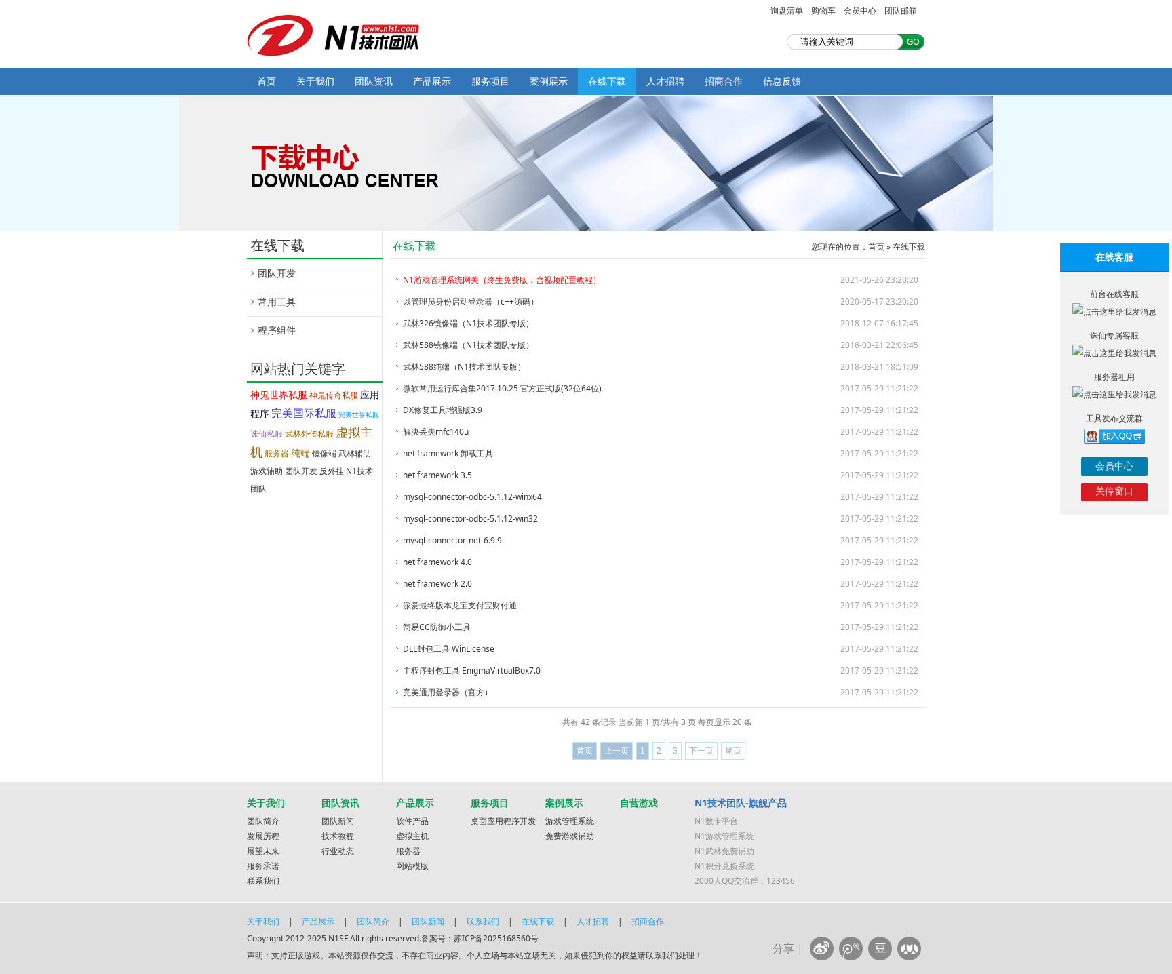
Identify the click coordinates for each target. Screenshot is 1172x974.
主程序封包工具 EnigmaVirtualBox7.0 (472, 670)
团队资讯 (374, 81)
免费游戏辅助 (569, 836)
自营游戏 (639, 802)
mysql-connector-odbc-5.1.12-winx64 (472, 497)
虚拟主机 (412, 836)
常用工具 (277, 301)
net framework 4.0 (437, 562)
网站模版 (412, 866)
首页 (266, 81)
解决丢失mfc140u (436, 431)
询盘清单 (786, 10)
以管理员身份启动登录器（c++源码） (471, 301)
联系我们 (263, 881)
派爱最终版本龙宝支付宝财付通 (460, 605)
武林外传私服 (309, 434)
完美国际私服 (303, 413)
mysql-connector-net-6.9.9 (452, 540)
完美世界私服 (358, 414)
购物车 (823, 10)
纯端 (300, 452)
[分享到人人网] (909, 948)
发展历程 (263, 836)
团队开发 (277, 273)
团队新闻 (337, 821)
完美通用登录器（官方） (447, 692)
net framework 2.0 (437, 583)
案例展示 (549, 81)
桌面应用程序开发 (503, 821)
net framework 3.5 (437, 475)
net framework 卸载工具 (448, 453)
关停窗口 (1114, 490)
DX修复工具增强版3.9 (442, 410)
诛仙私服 (266, 434)
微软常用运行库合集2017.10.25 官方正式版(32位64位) (502, 388)
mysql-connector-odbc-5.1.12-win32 (470, 518)
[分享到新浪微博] (822, 948)
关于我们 (315, 81)
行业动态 (337, 851)
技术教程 (337, 836)
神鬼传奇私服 (333, 395)
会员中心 (860, 10)
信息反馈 (782, 81)
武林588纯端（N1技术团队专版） (464, 366)
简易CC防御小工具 (437, 627)
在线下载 (607, 81)
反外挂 (331, 471)
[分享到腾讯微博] (851, 948)
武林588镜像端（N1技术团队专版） (468, 345)
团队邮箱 (900, 10)
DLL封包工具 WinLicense (448, 649)
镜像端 (324, 453)
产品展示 (432, 81)
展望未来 (263, 851)
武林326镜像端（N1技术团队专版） (468, 323)
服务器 (277, 453)
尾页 (733, 751)
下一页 (701, 751)
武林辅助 (354, 453)
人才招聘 (665, 81)
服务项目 (490, 81)
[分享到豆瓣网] (880, 948)
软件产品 (412, 821)
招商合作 (724, 81)
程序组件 (277, 330)
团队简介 (263, 821)
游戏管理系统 (569, 821)
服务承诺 (263, 866)
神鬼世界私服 (278, 394)
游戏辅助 (266, 471)
